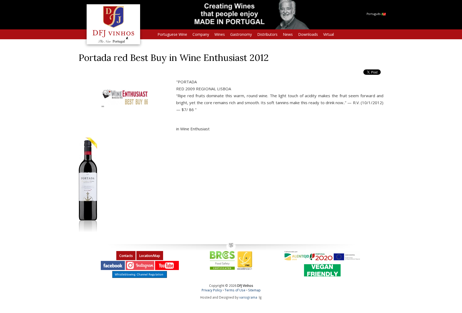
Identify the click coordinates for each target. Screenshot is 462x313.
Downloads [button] (308, 34)
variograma (248, 297)
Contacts (126, 255)
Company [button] (200, 34)
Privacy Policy (212, 290)
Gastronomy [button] (241, 34)
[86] (125, 96)
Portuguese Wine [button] (172, 34)
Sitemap (254, 290)
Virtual (328, 34)
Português (374, 14)
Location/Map (149, 255)
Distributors (267, 34)
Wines (219, 34)
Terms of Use (235, 290)
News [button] (288, 34)
